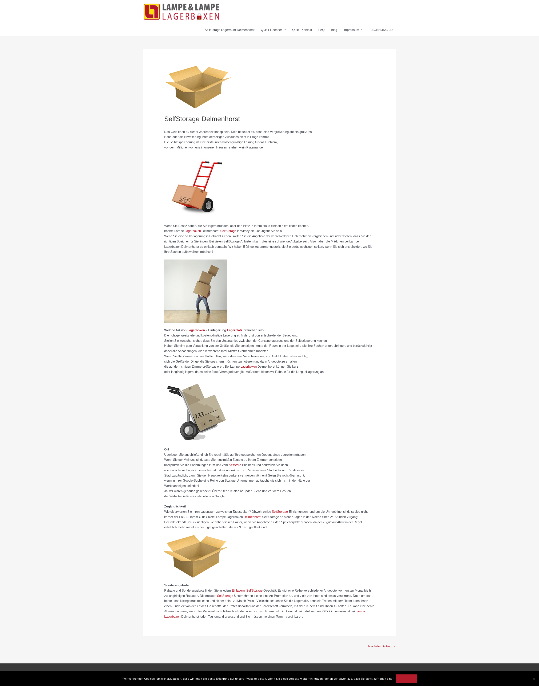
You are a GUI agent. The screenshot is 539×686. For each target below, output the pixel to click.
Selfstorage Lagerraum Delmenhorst (230, 30)
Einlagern (238, 590)
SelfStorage (228, 231)
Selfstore (235, 465)
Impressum (351, 30)
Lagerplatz (235, 330)
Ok (406, 678)
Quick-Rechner (271, 30)
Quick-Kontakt (302, 30)
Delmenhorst (252, 517)
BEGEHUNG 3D (381, 30)
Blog (334, 30)
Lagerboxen (193, 231)
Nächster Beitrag (381, 646)
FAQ (321, 30)
